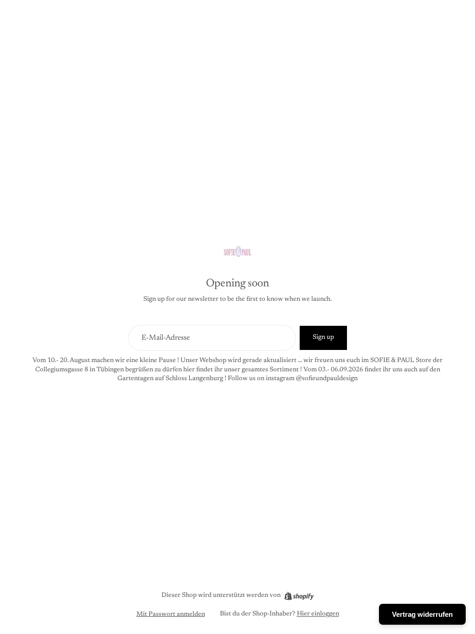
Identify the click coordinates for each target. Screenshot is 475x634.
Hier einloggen (318, 614)
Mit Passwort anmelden (170, 614)
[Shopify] (299, 596)
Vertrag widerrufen (422, 614)
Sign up (323, 337)
